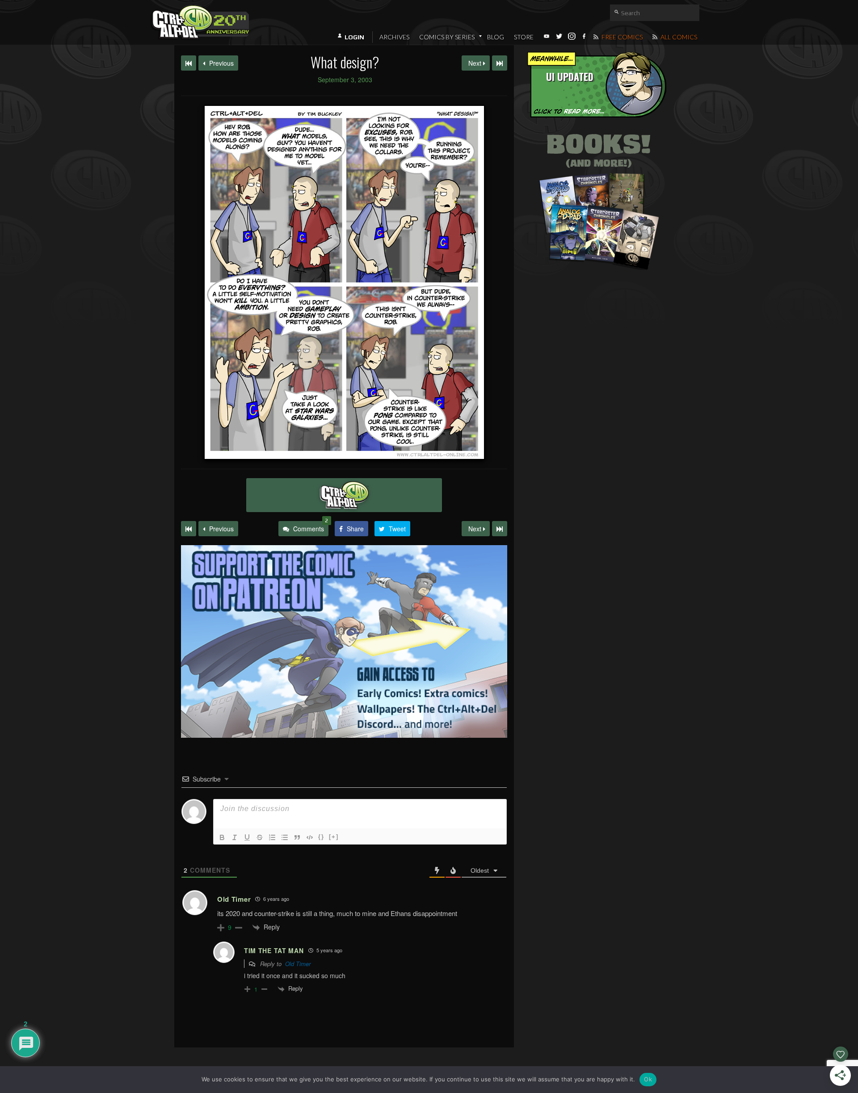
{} (321, 836)
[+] (334, 836)
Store (524, 37)
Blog (495, 37)
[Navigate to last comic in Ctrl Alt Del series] (499, 63)
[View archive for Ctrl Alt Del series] (344, 495)
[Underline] (247, 837)
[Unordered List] (284, 837)
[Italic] (234, 837)
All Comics (678, 37)
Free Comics (621, 37)
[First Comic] (188, 528)
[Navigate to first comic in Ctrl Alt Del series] (188, 63)
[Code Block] (309, 837)
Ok (648, 1079)
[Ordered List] (272, 837)
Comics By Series (447, 37)
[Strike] (259, 837)
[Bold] (222, 837)
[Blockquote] (297, 837)
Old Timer (298, 963)
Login (354, 37)
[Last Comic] (499, 528)
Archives (394, 37)
